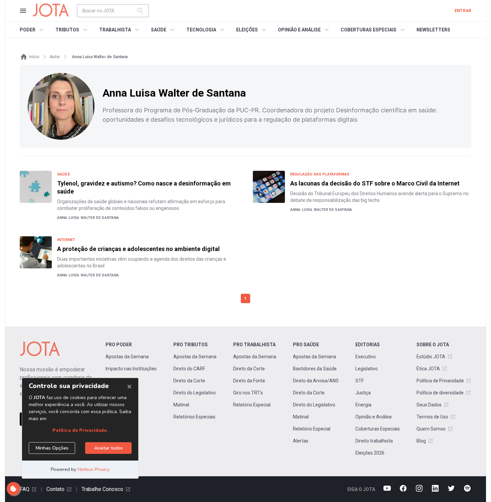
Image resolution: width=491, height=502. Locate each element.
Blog (421, 441)
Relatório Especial (252, 404)
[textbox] (108, 10)
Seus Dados (429, 404)
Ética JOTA (428, 368)
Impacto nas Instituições (131, 368)
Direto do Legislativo (194, 392)
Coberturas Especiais (377, 428)
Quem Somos (431, 428)
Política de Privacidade (440, 380)
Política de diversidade (440, 392)
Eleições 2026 (369, 453)
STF (359, 380)
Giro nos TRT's (248, 392)
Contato (55, 489)
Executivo (365, 356)
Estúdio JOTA (431, 356)
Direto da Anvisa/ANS (316, 380)
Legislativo (366, 368)
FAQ (24, 489)
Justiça (363, 392)
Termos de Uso (432, 416)
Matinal (181, 404)
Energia (363, 404)
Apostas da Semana (127, 356)
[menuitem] (32, 30)
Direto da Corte (189, 380)
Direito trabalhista (374, 441)
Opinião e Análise (373, 416)
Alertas (300, 441)
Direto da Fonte (249, 380)
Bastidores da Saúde (315, 368)
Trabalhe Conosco (102, 489)
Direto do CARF (189, 368)
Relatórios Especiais (194, 416)
